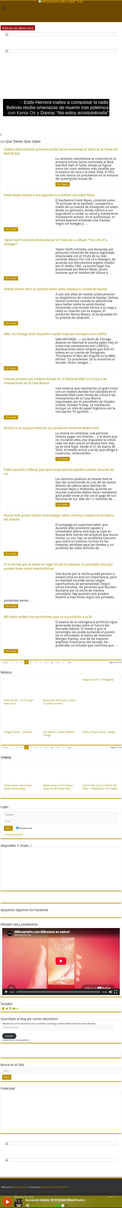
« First (5, 662)
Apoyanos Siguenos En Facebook (24, 910)
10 (46, 662)
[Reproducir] (6, 991)
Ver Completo (62, 184)
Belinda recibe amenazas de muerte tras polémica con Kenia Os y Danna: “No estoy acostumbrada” (57, 110)
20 (52, 662)
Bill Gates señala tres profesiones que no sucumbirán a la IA (48, 617)
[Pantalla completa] (115, 991)
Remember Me (25, 828)
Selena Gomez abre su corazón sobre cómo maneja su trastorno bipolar (55, 289)
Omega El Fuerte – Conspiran (18, 732)
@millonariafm (20, 1187)
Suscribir (9, 1036)
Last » (70, 662)
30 (58, 662)
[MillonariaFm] (61, 1)
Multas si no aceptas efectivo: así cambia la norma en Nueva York (51, 428)
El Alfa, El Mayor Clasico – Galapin (98, 732)
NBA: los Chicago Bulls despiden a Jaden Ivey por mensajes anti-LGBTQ (55, 334)
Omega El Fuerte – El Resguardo (98, 679)
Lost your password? (13, 834)
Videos (6, 757)
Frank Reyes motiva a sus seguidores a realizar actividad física (49, 195)
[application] (61, 961)
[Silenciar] (110, 991)
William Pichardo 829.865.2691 (55, 1187)
